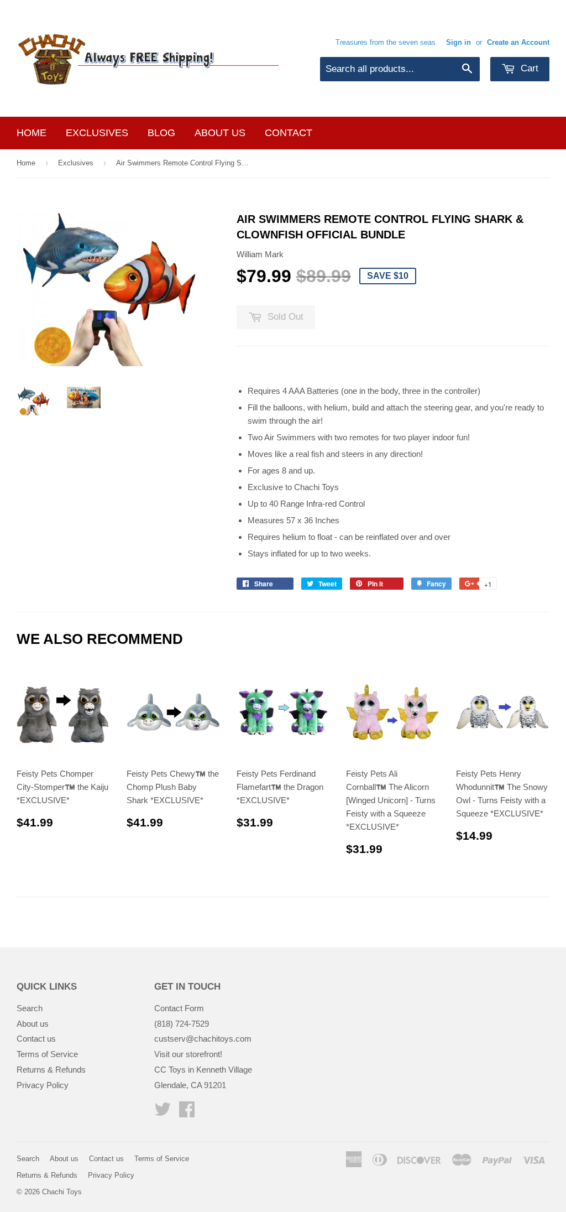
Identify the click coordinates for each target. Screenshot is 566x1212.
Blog (161, 132)
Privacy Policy (43, 1085)
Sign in (458, 42)
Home (31, 132)
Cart (528, 68)
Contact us (36, 1038)
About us (220, 132)
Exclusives (97, 132)
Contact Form (179, 1008)
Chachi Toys (62, 1192)
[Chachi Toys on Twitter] (162, 1112)
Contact (288, 132)
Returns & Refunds (51, 1069)
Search (30, 1008)
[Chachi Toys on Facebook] (187, 1112)
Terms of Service (47, 1054)
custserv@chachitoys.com (202, 1038)
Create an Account (518, 42)
